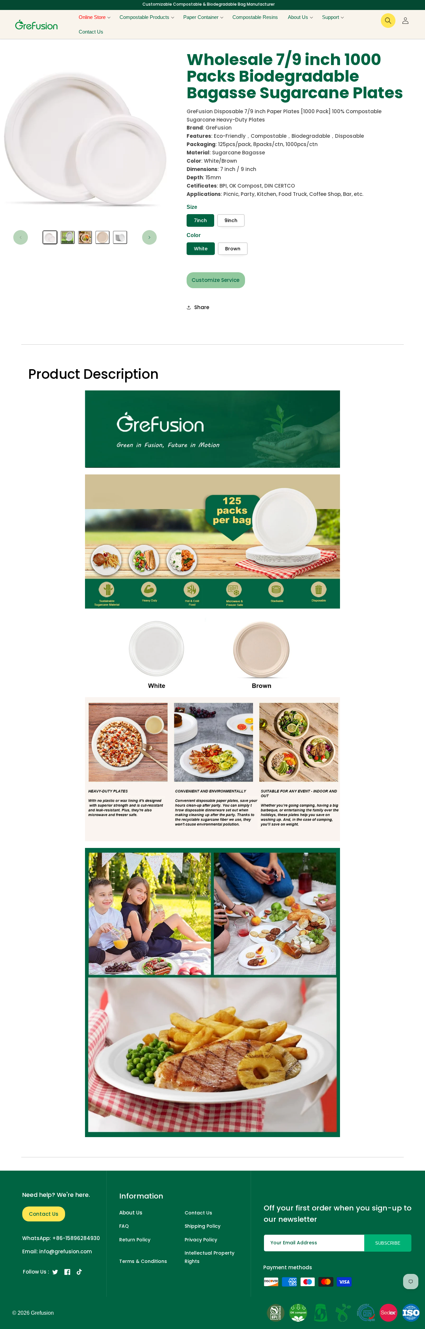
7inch (200, 220)
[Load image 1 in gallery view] (50, 237)
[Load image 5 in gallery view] (120, 237)
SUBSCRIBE (387, 1243)
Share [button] (201, 307)
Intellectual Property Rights (209, 1257)
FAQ (124, 1226)
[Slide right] (149, 237)
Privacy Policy (201, 1239)
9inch (230, 220)
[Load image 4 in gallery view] (102, 237)
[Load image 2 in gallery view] (67, 237)
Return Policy (134, 1239)
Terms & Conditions (143, 1261)
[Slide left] (20, 237)
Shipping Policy (202, 1226)
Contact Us (43, 1213)
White (201, 248)
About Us (130, 1212)
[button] (94, 17)
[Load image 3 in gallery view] (85, 237)
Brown (232, 248)
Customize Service (215, 280)
